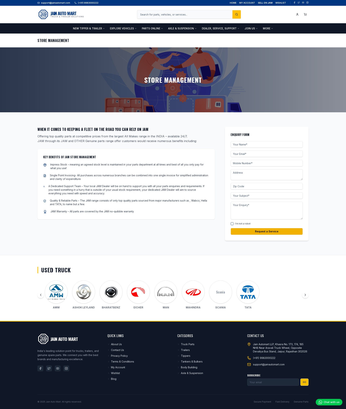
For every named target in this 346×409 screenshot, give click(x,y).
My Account (118, 367)
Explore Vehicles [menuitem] (122, 28)
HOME (233, 2)
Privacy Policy (119, 355)
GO (304, 382)
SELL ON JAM (265, 2)
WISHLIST (280, 2)
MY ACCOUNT (247, 2)
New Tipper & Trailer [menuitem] (87, 28)
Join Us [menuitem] (250, 28)
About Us (116, 344)
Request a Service (266, 231)
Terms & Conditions (122, 361)
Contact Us (117, 349)
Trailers (185, 349)
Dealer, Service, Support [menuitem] (219, 28)
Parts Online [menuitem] (151, 28)
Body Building (189, 367)
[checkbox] (232, 223)
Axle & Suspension (192, 373)
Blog (113, 378)
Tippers (185, 355)
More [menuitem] (266, 28)
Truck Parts (187, 344)
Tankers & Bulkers (192, 361)
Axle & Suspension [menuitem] (181, 28)
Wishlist (115, 373)
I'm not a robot (242, 223)
